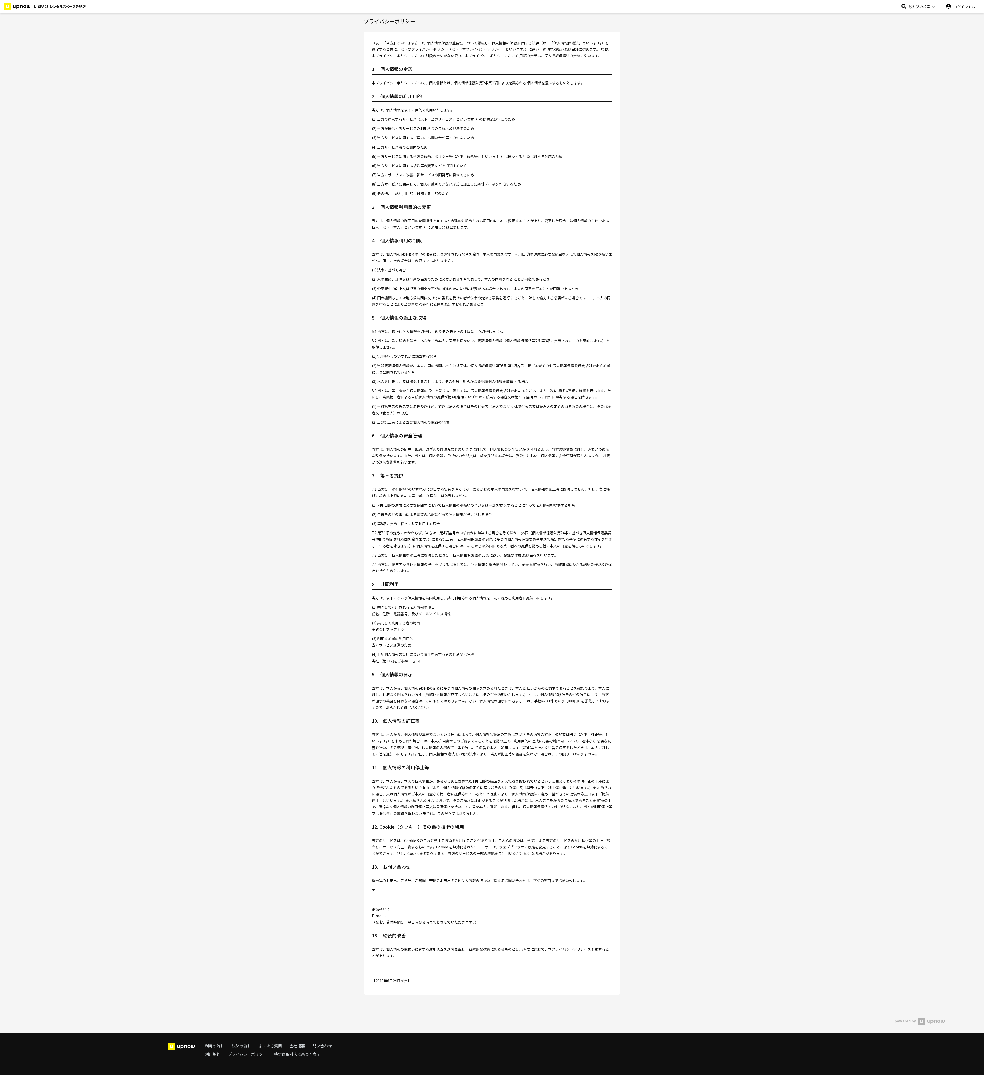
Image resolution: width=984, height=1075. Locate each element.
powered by (906, 1020)
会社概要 (297, 1045)
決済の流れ (241, 1045)
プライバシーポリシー (247, 1054)
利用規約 (212, 1054)
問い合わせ (322, 1045)
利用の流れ (214, 1045)
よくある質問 (270, 1045)
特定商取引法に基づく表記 (297, 1054)
